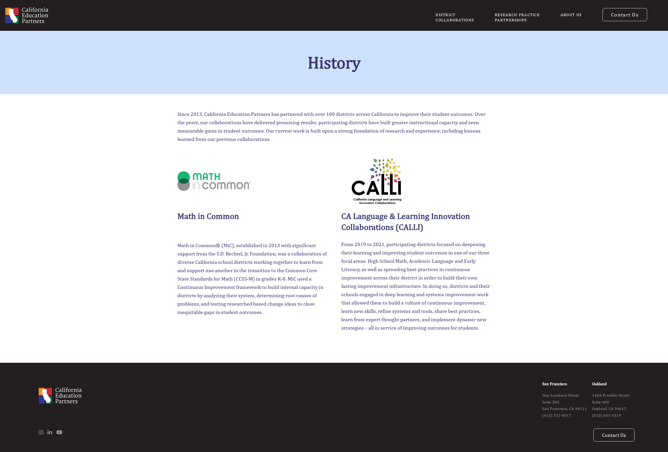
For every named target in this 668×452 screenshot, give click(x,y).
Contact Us (625, 14)
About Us (571, 14)
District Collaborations (455, 17)
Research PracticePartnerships (517, 17)
